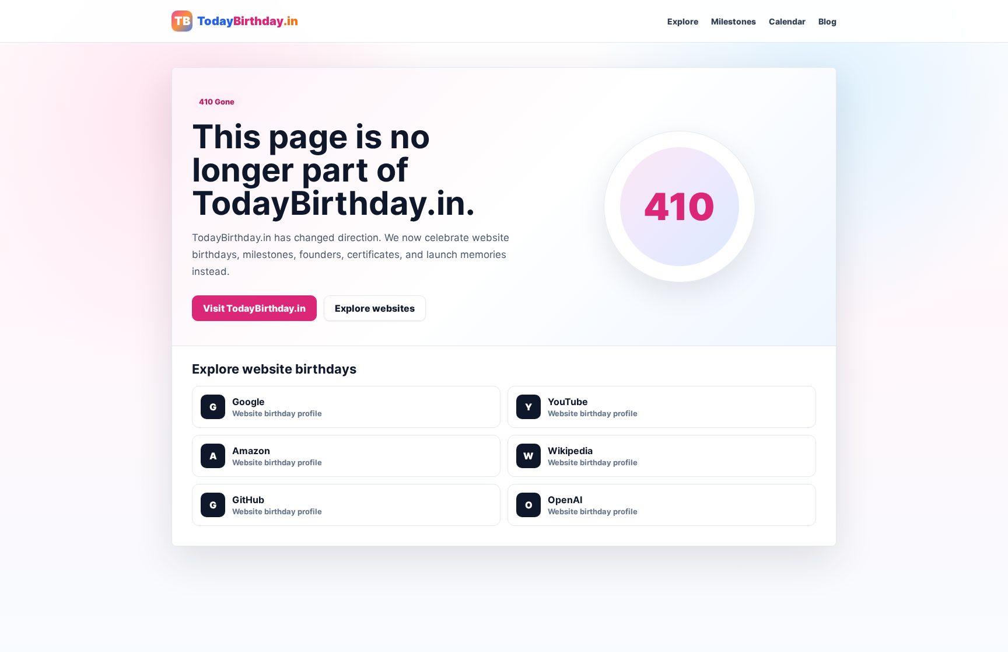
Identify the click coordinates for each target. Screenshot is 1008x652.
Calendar (787, 21)
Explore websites (375, 308)
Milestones (733, 21)
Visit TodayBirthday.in (254, 308)
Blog (827, 21)
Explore (682, 21)
